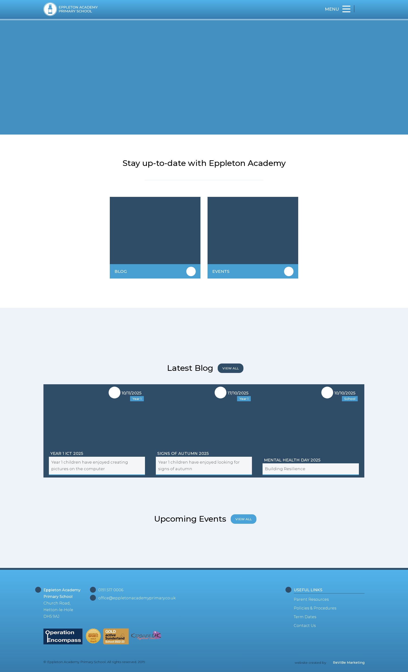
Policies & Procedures (315, 608)
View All (230, 368)
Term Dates (305, 617)
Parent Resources (311, 599)
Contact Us (305, 625)
